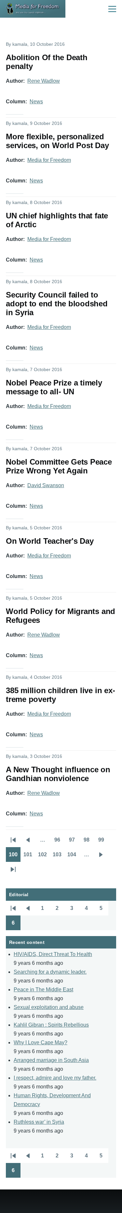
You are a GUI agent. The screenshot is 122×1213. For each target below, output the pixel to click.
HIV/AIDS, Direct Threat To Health (53, 954)
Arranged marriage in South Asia (51, 1060)
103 (58, 857)
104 (73, 857)
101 (29, 857)
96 (59, 842)
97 (74, 842)
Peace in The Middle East (43, 989)
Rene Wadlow (43, 81)
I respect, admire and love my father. (55, 1078)
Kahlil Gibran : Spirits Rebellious (51, 1025)
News (36, 101)
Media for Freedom (49, 160)
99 (103, 842)
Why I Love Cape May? (40, 1042)
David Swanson (45, 485)
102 (44, 857)
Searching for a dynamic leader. (50, 972)
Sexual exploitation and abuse (49, 1007)
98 (89, 842)
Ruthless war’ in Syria (39, 1122)
